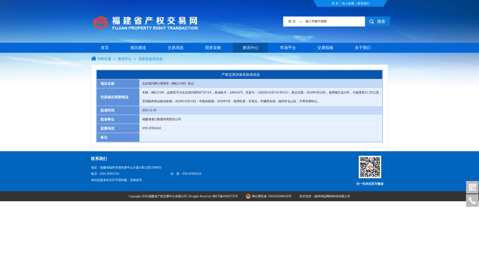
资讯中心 (250, 48)
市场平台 (288, 48)
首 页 (335, 3)
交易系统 (176, 48)
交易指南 (325, 48)
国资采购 (213, 48)
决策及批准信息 (150, 59)
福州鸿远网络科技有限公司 (332, 196)
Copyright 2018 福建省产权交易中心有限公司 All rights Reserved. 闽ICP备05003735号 (184, 196)
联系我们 (363, 3)
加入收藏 (348, 3)
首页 (105, 48)
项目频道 (138, 48)
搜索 (381, 21)
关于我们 (363, 48)
